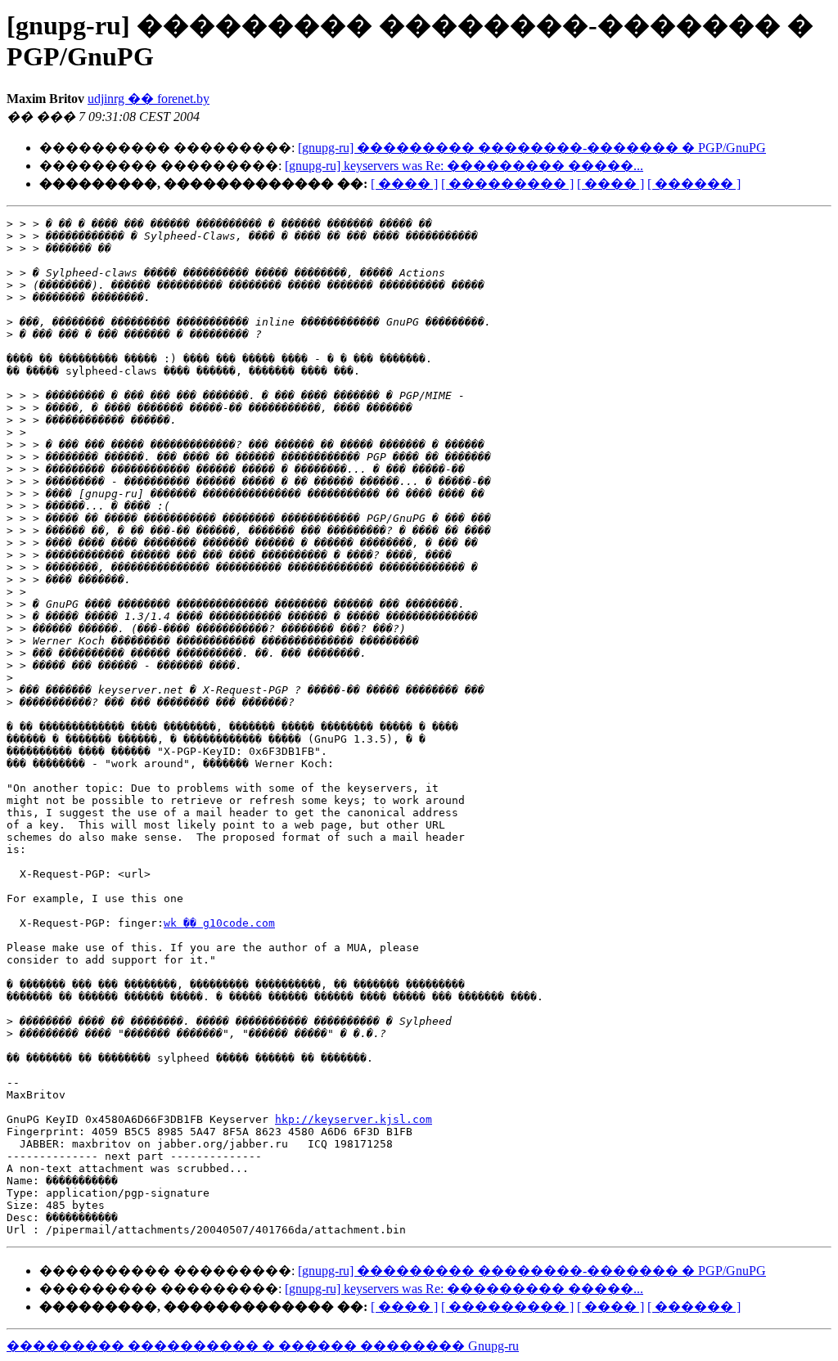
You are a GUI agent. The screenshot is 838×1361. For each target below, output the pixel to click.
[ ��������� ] (507, 184)
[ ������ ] (694, 184)
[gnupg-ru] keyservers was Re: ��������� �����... (464, 166)
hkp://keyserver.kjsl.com (353, 1119)
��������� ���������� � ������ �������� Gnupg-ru (263, 1346)
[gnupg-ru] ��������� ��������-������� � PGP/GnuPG (532, 148)
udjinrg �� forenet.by (149, 99)
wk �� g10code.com (219, 923)
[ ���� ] (404, 184)
